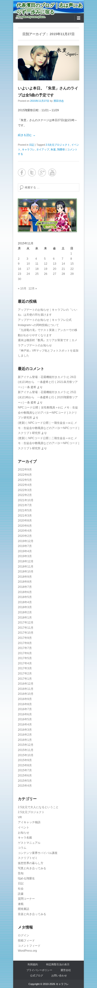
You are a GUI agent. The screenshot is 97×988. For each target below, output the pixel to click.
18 (37, 269)
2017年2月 (25, 673)
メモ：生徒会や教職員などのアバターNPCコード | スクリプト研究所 (48, 412)
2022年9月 (25, 469)
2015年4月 (25, 785)
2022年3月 (25, 490)
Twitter (32, 172)
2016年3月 (25, 729)
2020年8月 (25, 520)
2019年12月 (25, 541)
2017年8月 (25, 643)
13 (54, 263)
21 (63, 269)
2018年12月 (25, 561)
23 (19, 274)
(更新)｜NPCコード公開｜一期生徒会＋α (44, 422)
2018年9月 (25, 576)
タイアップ (42, 149)
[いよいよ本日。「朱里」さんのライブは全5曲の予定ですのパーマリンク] (48, 63)
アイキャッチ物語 (29, 822)
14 (63, 263)
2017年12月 (25, 622)
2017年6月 (25, 653)
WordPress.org (27, 950)
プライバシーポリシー (39, 970)
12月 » (32, 288)
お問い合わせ (59, 975)
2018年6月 (25, 592)
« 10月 (22, 288)
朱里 (53, 149)
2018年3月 (25, 607)
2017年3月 (25, 668)
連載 (21, 904)
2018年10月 (25, 571)
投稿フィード (26, 940)
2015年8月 (25, 765)
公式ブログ (36, 975)
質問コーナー (26, 898)
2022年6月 (25, 474)
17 (28, 269)
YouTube (52, 172)
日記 (31, 144)
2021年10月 (25, 500)
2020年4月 (25, 530)
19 (45, 269)
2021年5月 (25, 510)
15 (72, 263)
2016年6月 (25, 714)
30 (19, 279)
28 (63, 274)
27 (54, 274)
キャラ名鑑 (25, 837)
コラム (22, 847)
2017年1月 (25, 678)
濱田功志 (58, 100)
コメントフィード (29, 945)
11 (36, 263)
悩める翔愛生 (26, 878)
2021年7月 (25, 505)
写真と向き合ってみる (32, 868)
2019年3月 (25, 556)
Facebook (22, 172)
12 (45, 263)
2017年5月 (25, 658)
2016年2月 (25, 734)
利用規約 (33, 964)
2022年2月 (25, 495)
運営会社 (66, 970)
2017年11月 (25, 627)
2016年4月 (25, 724)
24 (28, 274)
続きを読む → (27, 135)
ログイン (23, 935)
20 (54, 269)
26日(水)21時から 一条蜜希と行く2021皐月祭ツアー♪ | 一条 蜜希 (48, 382)
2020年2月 (25, 536)
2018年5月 (25, 597)
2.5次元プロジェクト (58, 144)
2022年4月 (25, 485)
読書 (21, 893)
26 (45, 274)
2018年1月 (25, 617)
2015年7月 (25, 770)
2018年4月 (25, 602)
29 (72, 274)
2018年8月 (25, 581)
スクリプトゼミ (28, 858)
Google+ (42, 172)
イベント (23, 827)
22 (72, 269)
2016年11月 (25, 689)
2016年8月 (25, 704)
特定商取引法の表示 (57, 964)
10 (28, 263)
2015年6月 (25, 775)
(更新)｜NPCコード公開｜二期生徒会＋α (44, 438)
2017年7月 (25, 648)
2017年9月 (25, 638)
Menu (19, 18)
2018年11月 (25, 566)
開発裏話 (23, 909)
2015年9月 (25, 760)
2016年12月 (25, 683)
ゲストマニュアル (29, 842)
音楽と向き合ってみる (32, 914)
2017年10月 (25, 632)
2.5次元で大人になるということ (38, 807)
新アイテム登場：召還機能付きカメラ (42, 377)
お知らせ (23, 832)
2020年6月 (25, 525)
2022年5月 (25, 480)
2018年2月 (25, 612)
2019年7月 (25, 546)
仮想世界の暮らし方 (30, 863)
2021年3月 (25, 515)
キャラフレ (28, 149)
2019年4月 (25, 551)
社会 (21, 888)
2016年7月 (25, 709)
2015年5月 (25, 780)
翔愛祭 (61, 149)
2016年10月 (25, 693)
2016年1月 (25, 740)
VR (20, 817)
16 (19, 269)
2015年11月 (25, 750)
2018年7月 (25, 587)
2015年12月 (25, 744)
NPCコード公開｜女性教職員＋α (39, 407)
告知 (21, 873)
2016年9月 (25, 699)
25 (37, 274)
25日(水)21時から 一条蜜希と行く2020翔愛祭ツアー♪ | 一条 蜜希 (48, 397)
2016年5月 (25, 719)
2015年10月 (25, 755)
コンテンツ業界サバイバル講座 (37, 853)
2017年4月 (25, 663)
